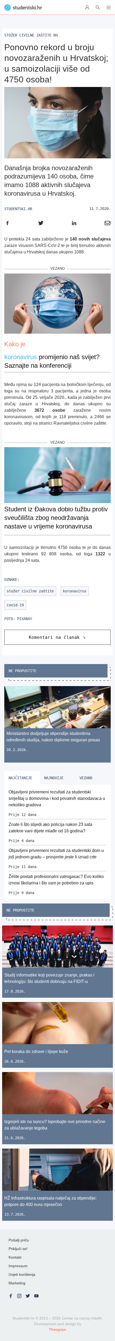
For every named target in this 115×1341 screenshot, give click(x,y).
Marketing (17, 1283)
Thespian (57, 1329)
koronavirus (20, 356)
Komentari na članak (54, 637)
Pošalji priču (19, 1240)
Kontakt (15, 1257)
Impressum (18, 1266)
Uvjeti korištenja (22, 1274)
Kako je (14, 344)
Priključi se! (18, 1249)
